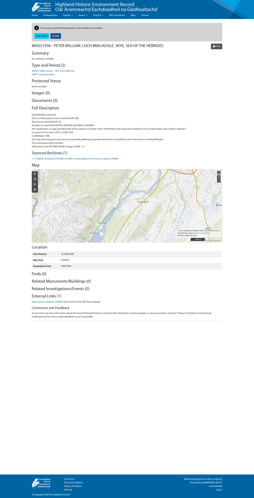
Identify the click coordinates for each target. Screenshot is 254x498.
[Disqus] (127, 360)
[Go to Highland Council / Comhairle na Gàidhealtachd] (41, 6)
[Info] (35, 184)
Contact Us (69, 479)
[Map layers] (35, 174)
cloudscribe (216, 486)
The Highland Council (59, 495)
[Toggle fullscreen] (219, 172)
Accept (55, 36)
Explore (67, 15)
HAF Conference (117, 15)
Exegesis (199, 479)
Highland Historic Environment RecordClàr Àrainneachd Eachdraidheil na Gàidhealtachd (106, 7)
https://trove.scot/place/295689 (47, 302)
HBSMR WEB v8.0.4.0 (212, 483)
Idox (210, 479)
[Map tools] (35, 189)
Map (133, 15)
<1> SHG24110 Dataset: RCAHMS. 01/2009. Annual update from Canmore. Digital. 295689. (75, 159)
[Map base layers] (35, 179)
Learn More (41, 36)
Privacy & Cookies (72, 486)
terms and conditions (203, 233)
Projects (97, 15)
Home (35, 15)
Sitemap (68, 490)
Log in (219, 490)
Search (82, 15)
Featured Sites (50, 15)
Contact (145, 15)
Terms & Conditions (73, 483)
